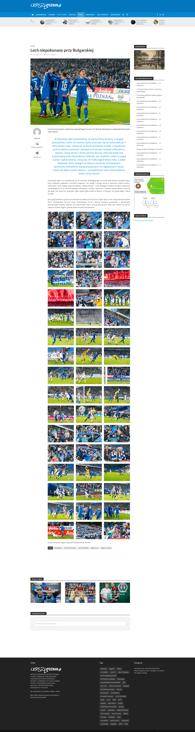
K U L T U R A (61, 15)
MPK (114, 700)
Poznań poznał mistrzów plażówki (45, 593)
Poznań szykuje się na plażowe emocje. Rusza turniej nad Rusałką (80, 593)
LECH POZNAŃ (83, 548)
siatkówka (111, 710)
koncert (119, 689)
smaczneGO (90, 15)
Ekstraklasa (58, 548)
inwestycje (120, 679)
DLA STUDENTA (102, 15)
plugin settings (142, 673)
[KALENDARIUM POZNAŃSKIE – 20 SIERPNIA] (55, 22)
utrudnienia (104, 720)
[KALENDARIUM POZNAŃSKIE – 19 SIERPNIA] (78, 22)
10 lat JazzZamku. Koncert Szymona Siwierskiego (109, 22)
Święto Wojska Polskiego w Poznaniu (156, 21)
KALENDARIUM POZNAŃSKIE (110, 682)
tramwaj (103, 717)
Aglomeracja (41, 15)
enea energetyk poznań (108, 676)
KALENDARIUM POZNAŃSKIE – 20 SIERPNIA (64, 22)
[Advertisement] (97, 33)
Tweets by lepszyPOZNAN (143, 220)
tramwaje (111, 717)
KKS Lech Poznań (70, 548)
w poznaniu (104, 724)
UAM (118, 717)
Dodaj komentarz (37, 147)
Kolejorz (126, 686)
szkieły (125, 714)
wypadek (113, 724)
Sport (80, 15)
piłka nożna (94, 548)
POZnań (52, 15)
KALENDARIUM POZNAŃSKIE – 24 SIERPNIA (149, 58)
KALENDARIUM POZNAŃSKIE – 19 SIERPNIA (86, 22)
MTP (119, 700)
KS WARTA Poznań (107, 696)
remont (103, 710)
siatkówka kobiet (122, 710)
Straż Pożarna (116, 714)
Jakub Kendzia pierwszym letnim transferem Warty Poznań (114, 593)
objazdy (103, 703)
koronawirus (105, 693)
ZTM (126, 724)
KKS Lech (104, 686)
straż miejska (105, 714)
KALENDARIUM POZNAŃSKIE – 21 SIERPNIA (41, 22)
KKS (124, 682)
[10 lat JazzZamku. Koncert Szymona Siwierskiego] (101, 22)
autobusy (104, 669)
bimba (119, 669)
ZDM (120, 724)
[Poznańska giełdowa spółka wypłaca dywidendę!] (123, 22)
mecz (108, 700)
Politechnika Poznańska (108, 707)
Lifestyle (72, 15)
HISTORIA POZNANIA (108, 679)
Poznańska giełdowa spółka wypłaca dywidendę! (133, 22)
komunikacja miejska (107, 689)
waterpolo (125, 720)
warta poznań (114, 720)
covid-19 (113, 672)
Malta (102, 700)
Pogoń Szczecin (106, 548)
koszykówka (115, 693)
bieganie (112, 669)
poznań (121, 707)
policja (120, 703)
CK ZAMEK (104, 672)
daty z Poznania (123, 672)
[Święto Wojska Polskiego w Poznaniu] (146, 21)
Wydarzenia (115, 15)
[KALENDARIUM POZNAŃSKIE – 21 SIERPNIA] (32, 22)
